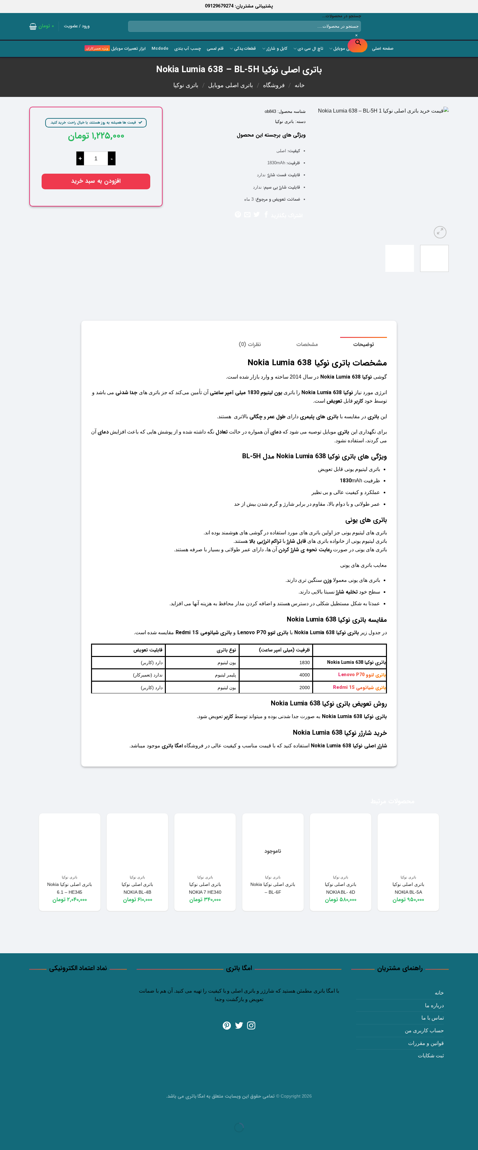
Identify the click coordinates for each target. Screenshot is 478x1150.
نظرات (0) (250, 345)
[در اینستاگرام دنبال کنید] (251, 1026)
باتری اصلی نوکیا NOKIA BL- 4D (341, 888)
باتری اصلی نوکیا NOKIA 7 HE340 (205, 888)
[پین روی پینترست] (238, 215)
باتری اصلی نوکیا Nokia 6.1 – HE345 (69, 888)
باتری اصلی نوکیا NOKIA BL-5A (408, 888)
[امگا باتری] (419, 27)
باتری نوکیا (185, 85)
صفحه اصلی (382, 49)
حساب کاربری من (424, 1030)
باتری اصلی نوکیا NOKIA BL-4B (137, 888)
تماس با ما (432, 1018)
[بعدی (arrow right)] (452, 1138)
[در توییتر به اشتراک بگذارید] (257, 215)
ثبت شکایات (431, 1055)
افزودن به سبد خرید (96, 181)
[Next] (321, 173)
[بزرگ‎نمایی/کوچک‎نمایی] (452, 1111)
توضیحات (363, 345)
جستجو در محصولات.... (341, 16)
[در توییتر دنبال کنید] (239, 1026)
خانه (300, 85)
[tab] (363, 345)
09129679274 (219, 6)
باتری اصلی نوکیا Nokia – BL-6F (272, 888)
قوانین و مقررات (426, 1043)
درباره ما (434, 1005)
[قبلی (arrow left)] (471, 1138)
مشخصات (307, 345)
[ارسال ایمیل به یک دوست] (247, 215)
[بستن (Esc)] (471, 1111)
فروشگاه (274, 85)
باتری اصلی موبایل (230, 85)
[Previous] (438, 173)
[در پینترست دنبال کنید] (227, 1026)
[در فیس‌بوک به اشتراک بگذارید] (266, 215)
